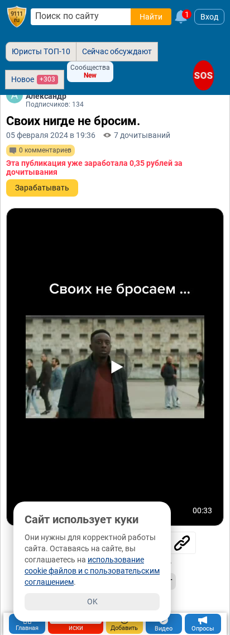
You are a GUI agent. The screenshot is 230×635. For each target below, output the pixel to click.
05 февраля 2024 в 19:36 (50, 135)
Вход (209, 16)
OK (92, 601)
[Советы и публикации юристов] (17, 17)
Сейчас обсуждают (117, 51)
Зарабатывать (42, 187)
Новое (33, 79)
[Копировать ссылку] (182, 543)
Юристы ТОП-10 (41, 51)
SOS (203, 75)
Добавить (124, 628)
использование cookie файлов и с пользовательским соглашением (92, 570)
